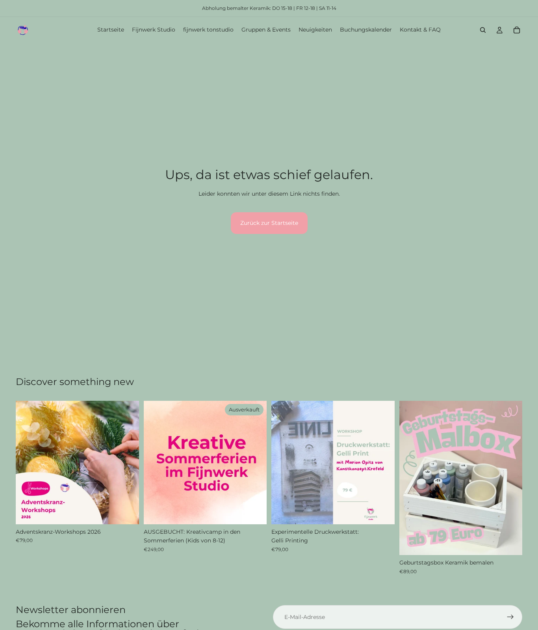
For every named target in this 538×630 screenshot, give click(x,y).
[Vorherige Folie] (27, 462)
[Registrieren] (510, 617)
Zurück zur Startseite (269, 222)
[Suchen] (483, 30)
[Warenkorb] (516, 30)
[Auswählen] (127, 512)
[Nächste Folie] (127, 462)
